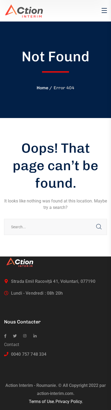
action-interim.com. (55, 393)
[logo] (26, 10)
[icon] (5, 336)
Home (42, 87)
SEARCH (99, 227)
